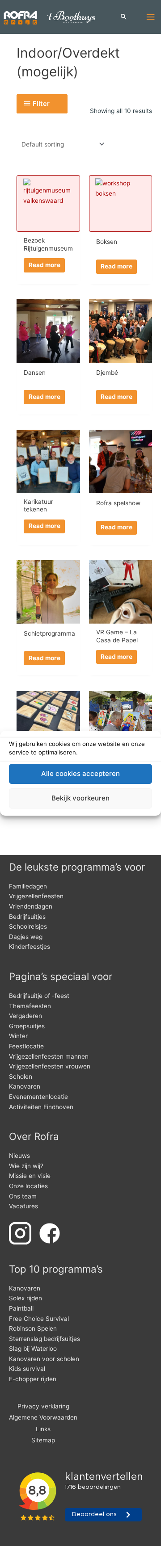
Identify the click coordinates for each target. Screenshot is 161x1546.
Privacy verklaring (43, 1406)
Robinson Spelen (33, 1328)
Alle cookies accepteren (80, 773)
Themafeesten (30, 1006)
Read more (44, 264)
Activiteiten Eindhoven (41, 1106)
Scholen (20, 1076)
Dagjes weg (25, 936)
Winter (18, 1035)
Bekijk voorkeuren (80, 798)
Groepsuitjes (27, 1026)
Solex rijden (25, 1298)
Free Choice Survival (39, 1318)
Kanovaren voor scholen (44, 1358)
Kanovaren (24, 1086)
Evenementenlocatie (38, 1096)
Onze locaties (28, 1186)
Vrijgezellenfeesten (36, 896)
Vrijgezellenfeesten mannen (49, 1056)
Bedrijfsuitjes (27, 916)
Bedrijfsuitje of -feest (39, 995)
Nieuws (19, 1155)
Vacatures (23, 1206)
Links (43, 1429)
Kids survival (27, 1368)
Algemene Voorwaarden (43, 1417)
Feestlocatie (26, 1046)
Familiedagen (28, 886)
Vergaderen (25, 1015)
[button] (124, 17)
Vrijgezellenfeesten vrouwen (49, 1066)
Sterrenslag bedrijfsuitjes (44, 1338)
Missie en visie (30, 1175)
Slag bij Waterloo (33, 1348)
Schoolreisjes (28, 926)
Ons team (23, 1196)
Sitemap (43, 1440)
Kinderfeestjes (29, 946)
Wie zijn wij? (26, 1165)
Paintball (21, 1308)
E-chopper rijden (32, 1379)
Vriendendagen (30, 906)
